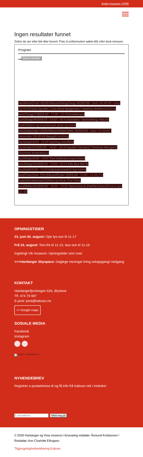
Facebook (21, 331)
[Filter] (19, 59)
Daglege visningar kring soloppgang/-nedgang (69, 262)
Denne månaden (31, 58)
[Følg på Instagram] (25, 344)
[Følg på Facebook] (17, 344)
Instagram (21, 336)
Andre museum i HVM (115, 3)
